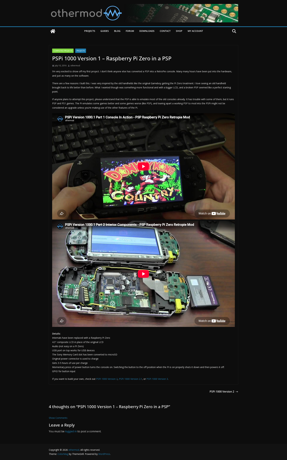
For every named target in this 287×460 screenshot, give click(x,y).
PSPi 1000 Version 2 (107, 378)
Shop (179, 30)
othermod (75, 65)
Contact (165, 30)
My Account (195, 30)
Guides (104, 30)
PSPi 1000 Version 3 (157, 378)
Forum (130, 30)
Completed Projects (62, 51)
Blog (117, 30)
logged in (71, 431)
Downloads (146, 30)
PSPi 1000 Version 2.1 (130, 378)
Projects (89, 30)
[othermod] (53, 31)
